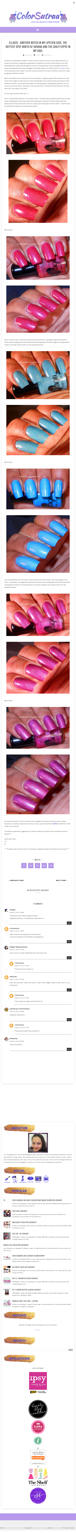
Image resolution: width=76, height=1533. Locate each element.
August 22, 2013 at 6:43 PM (17, 1011)
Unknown (13, 977)
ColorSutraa (28, 55)
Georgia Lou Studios (39, 1528)
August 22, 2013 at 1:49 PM (17, 931)
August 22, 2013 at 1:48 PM (17, 912)
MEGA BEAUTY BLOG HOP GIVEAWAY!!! (24, 1222)
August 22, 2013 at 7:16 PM (22, 965)
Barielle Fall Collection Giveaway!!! (16, 1245)
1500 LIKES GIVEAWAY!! (19, 1211)
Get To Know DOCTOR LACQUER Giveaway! (26, 1290)
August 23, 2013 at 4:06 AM (17, 1041)
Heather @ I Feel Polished (19, 1009)
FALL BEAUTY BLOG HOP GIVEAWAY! (23, 1267)
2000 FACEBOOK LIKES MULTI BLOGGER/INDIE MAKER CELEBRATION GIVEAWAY (37, 1200)
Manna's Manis (57, 1528)
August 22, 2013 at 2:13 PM (17, 949)
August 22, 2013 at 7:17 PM (22, 1027)
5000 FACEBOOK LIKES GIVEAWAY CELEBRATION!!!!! (28, 1256)
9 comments (47, 55)
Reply (69, 923)
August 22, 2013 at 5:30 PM (17, 979)
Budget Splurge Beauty (18, 947)
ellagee (62, 68)
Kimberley (13, 1038)
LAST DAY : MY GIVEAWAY (20, 1233)
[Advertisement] (37, 1102)
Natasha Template (18, 1528)
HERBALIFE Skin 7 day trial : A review (25, 1301)
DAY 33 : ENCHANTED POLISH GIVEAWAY (25, 1278)
